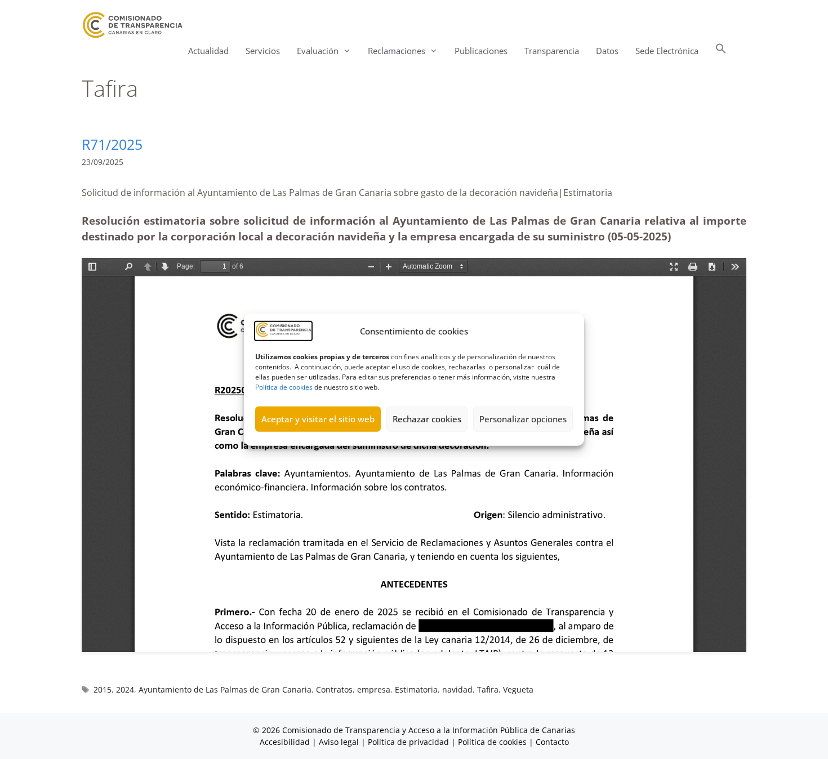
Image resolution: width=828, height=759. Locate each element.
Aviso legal (339, 741)
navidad (457, 689)
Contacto (552, 741)
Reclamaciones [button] (396, 50)
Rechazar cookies (427, 419)
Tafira (487, 689)
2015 (103, 689)
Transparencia (551, 50)
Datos (607, 50)
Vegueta (518, 689)
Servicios (263, 50)
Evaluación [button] (318, 50)
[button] (721, 51)
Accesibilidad (286, 741)
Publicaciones (481, 50)
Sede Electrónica (666, 50)
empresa (373, 689)
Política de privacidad (408, 741)
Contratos (334, 689)
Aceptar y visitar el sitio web (318, 419)
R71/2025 (112, 144)
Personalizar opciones (523, 419)
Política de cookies (284, 386)
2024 (125, 689)
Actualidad (208, 50)
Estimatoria (416, 689)
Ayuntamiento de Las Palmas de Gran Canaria (225, 689)
